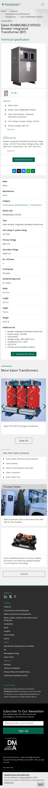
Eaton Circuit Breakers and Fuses (19, 468)
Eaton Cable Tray (13, 477)
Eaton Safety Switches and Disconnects (22, 459)
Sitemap (7, 664)
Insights (7, 631)
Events (6, 638)
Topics (6, 642)
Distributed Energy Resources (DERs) (19, 646)
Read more (11, 129)
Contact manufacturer (24, 160)
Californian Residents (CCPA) (15, 675)
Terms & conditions (12, 668)
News (6, 627)
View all (23, 440)
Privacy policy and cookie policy (17, 672)
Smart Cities (9, 657)
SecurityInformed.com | (26, 770)
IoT (5, 649)
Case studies (9, 635)
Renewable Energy (11, 653)
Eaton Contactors (13, 472)
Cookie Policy (9, 783)
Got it (41, 784)
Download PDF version (25, 354)
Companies (8, 624)
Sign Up (23, 731)
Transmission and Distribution (16, 610)
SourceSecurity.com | (10, 770)
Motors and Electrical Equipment (17, 614)
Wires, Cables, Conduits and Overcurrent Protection (21, 619)
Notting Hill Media (18, 760)
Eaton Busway (11, 463)
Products (7, 607)
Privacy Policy (25, 777)
